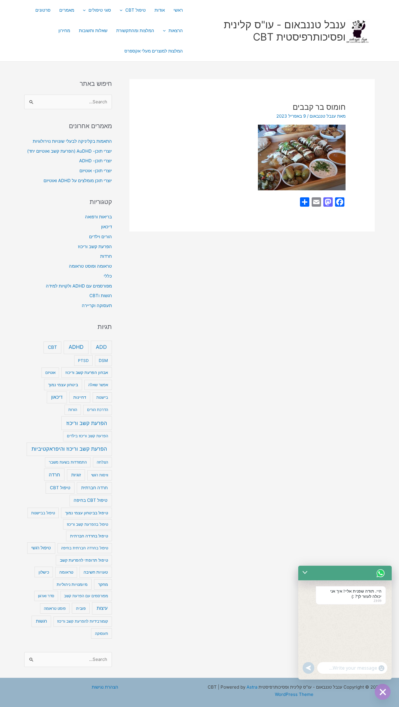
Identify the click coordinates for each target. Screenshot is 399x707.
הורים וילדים (100, 236)
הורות (72, 409)
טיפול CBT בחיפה (90, 500)
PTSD (83, 360)
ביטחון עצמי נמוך (63, 384)
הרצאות (176, 30)
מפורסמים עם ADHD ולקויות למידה (79, 286)
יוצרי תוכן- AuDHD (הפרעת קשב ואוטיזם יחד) (69, 151)
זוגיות (76, 475)
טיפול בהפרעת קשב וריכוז (87, 524)
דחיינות (79, 397)
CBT (52, 347)
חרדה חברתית (94, 487)
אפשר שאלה (98, 384)
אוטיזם (50, 372)
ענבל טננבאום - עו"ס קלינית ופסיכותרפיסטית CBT (285, 30)
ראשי (178, 10)
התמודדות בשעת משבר (68, 462)
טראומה (66, 572)
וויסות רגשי (99, 475)
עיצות (102, 608)
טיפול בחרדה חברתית (89, 536)
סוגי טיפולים (100, 10)
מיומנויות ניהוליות (72, 584)
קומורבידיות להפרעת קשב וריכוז (82, 621)
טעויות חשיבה (96, 572)
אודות (160, 10)
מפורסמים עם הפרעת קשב (86, 595)
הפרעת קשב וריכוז (95, 246)
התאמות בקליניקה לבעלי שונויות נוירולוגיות (72, 141)
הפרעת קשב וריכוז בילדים (87, 435)
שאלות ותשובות (93, 30)
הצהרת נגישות (105, 687)
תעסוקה (101, 633)
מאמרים (66, 10)
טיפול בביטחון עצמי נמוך (86, 513)
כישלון (44, 572)
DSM (103, 360)
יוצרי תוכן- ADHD (95, 160)
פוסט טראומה (55, 608)
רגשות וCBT (100, 295)
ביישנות (102, 397)
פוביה (81, 608)
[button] (122, 10)
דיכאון (106, 226)
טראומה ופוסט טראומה (90, 266)
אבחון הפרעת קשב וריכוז (86, 372)
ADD (101, 347)
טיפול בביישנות (43, 513)
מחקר (103, 584)
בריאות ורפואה (98, 217)
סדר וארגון (46, 595)
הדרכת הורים (97, 409)
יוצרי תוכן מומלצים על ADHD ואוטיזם (78, 180)
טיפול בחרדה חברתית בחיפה (84, 548)
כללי (108, 276)
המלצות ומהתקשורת (135, 30)
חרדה (54, 475)
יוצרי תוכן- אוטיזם (95, 170)
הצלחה (102, 462)
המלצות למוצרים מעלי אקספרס (153, 51)
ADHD (76, 347)
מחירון (64, 30)
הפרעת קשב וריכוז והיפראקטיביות (69, 449)
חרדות (106, 256)
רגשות (41, 621)
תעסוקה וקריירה (97, 305)
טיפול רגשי (41, 548)
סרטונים (43, 10)
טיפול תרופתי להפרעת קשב (84, 560)
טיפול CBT (135, 10)
